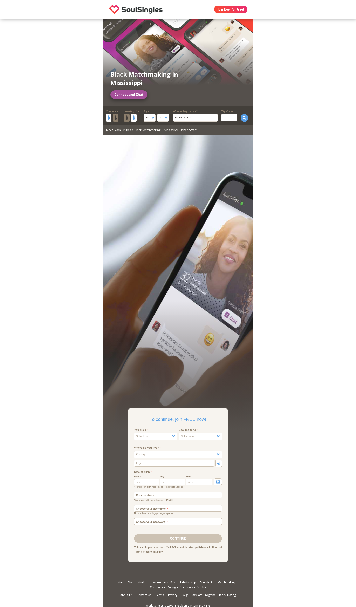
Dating (171, 587)
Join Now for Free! (231, 9)
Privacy (172, 595)
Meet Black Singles (118, 130)
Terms (159, 595)
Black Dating (227, 595)
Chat (131, 582)
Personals (186, 587)
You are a (112, 111)
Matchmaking (226, 582)
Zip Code (227, 111)
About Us (126, 595)
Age (146, 111)
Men (121, 582)
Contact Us (144, 595)
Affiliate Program (203, 595)
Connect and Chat (129, 94)
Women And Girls (164, 582)
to (158, 111)
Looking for (131, 111)
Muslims (143, 582)
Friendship (206, 582)
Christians (156, 587)
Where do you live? (185, 111)
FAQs (185, 595)
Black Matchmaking (147, 130)
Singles (201, 587)
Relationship (188, 582)
